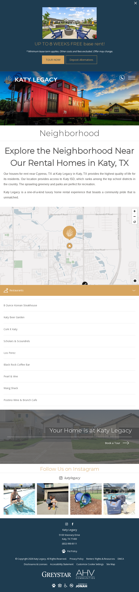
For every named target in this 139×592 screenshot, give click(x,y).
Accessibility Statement (61, 564)
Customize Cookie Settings (90, 564)
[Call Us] (122, 77)
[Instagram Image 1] (19, 499)
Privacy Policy (76, 558)
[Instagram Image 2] (52, 499)
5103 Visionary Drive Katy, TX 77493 (69, 536)
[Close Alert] (135, 4)
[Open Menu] (131, 77)
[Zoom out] (134, 216)
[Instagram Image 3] (86, 499)
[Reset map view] (134, 221)
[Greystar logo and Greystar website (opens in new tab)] (56, 576)
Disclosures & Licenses (35, 564)
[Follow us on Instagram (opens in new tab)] (66, 524)
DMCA (121, 558)
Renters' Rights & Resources (100, 558)
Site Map (110, 564)
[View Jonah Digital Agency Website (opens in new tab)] (81, 586)
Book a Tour (113, 443)
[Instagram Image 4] (119, 499)
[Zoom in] (134, 211)
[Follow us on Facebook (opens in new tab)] (72, 524)
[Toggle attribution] (135, 281)
